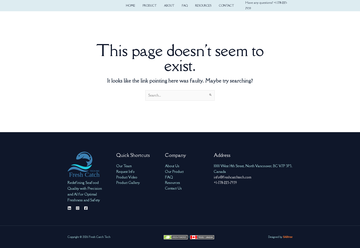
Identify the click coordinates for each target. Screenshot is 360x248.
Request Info (125, 171)
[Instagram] (78, 208)
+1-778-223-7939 (225, 182)
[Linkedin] (69, 208)
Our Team (124, 166)
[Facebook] (86, 208)
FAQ (169, 177)
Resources (172, 182)
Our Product (174, 171)
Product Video (126, 177)
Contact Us (173, 188)
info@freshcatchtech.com (232, 177)
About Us (172, 166)
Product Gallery (128, 182)
